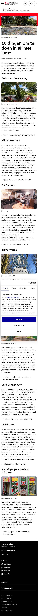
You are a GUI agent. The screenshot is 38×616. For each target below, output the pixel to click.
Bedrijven (4, 554)
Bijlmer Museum (9, 180)
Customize (17, 325)
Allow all (19, 319)
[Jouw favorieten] (30, 3)
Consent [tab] (5, 288)
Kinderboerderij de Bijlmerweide (15, 377)
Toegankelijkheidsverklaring (9, 604)
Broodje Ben (20, 228)
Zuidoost (12, 9)
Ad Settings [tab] (23, 288)
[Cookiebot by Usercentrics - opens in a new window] (28, 283)
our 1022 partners (13, 297)
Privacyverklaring (6, 601)
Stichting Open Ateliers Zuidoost (15, 532)
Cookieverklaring (6, 598)
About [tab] (33, 288)
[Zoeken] (34, 3)
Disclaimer (4, 607)
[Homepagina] (3, 9)
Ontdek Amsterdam (8, 550)
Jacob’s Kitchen (26, 230)
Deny (19, 331)
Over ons (4, 582)
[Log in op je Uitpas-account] (25, 3)
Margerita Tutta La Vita (9, 237)
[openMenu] (2, 3)
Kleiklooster (7, 464)
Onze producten (6, 588)
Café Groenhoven (9, 419)
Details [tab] (14, 288)
